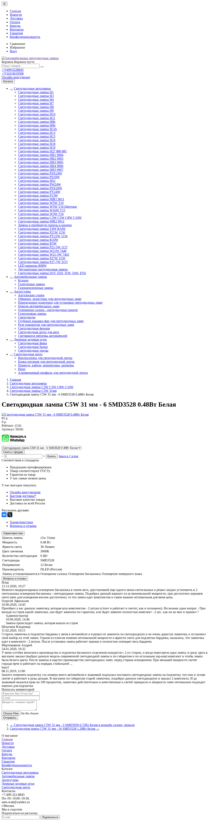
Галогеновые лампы (32, 313)
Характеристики (13, 533)
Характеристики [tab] (21, 522)
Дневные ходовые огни (30, 339)
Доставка (16, 18)
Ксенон (23, 280)
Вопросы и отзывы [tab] (23, 526)
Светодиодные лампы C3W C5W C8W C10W (50, 217)
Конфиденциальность (25, 37)
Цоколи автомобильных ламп (38, 306)
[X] (9, 514)
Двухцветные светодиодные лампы (43, 269)
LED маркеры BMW (32, 265)
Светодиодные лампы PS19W (39, 177)
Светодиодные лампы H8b (36, 121)
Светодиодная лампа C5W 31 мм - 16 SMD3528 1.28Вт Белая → (54, 728)
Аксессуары (22, 291)
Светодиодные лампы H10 (36, 114)
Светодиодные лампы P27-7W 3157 (43, 262)
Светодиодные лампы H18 (36, 144)
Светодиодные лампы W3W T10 (41, 214)
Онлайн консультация (25, 492)
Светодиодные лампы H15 (36, 136)
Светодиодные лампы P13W (38, 195)
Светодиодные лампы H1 (36, 92)
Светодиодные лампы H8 (36, 107)
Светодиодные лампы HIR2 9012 (41, 221)
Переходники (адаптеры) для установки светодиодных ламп (60, 302)
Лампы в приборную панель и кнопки (45, 225)
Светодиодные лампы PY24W (39, 192)
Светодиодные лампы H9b (36, 125)
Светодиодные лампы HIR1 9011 (41, 199)
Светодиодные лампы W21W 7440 (42, 251)
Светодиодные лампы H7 (36, 103)
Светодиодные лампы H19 (36, 147)
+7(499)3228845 (13, 70)
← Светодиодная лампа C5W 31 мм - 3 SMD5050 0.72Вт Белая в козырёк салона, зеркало (72, 725)
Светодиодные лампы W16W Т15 (41, 210)
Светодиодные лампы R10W (38, 240)
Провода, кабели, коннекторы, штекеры (46, 365)
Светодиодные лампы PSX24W (40, 173)
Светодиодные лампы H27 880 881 (42, 151)
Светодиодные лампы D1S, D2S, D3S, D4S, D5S (52, 273)
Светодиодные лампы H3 (36, 96)
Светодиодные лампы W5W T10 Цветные (47, 206)
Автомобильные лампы (30, 276)
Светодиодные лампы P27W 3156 (41, 258)
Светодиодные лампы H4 (36, 99)
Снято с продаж (13, 452)
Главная (15, 11)
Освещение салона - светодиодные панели (48, 310)
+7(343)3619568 (13, 73)
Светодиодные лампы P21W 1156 (41, 232)
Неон (21, 369)
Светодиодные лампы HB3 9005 (40, 162)
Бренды (15, 25)
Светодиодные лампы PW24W (39, 184)
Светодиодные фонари (34, 328)
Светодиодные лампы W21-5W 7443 (43, 254)
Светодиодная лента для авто (38, 332)
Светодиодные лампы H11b (37, 129)
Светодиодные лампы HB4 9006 (40, 166)
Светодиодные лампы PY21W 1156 (42, 236)
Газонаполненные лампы (35, 288)
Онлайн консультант (16, 77)
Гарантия (16, 33)
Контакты (17, 29)
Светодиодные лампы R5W (37, 243)
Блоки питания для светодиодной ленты (46, 361)
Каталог (8, 81)
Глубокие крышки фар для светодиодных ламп (51, 321)
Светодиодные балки (33, 347)
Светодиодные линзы (33, 350)
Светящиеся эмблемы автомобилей (42, 336)
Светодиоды (26, 317)
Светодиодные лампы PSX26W (40, 188)
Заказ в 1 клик (68, 456)
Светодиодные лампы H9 (36, 110)
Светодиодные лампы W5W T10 (41, 203)
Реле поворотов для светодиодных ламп (46, 324)
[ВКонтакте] (4, 514)
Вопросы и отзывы (14, 578)
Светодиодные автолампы (32, 88)
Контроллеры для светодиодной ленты (45, 358)
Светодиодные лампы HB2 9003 (40, 158)
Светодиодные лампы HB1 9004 (40, 155)
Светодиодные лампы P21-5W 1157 (43, 247)
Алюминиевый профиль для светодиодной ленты (53, 372)
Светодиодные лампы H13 (36, 133)
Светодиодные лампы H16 (36, 140)
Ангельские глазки (31, 295)
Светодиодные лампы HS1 (37, 180)
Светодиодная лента (28, 354)
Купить (51, 456)
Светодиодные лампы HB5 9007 (40, 169)
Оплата (15, 22)
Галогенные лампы (31, 284)
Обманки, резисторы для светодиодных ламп (49, 299)
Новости (16, 14)
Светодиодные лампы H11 (36, 118)
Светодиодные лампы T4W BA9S (41, 228)
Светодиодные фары (32, 343)
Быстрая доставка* (23, 496)
